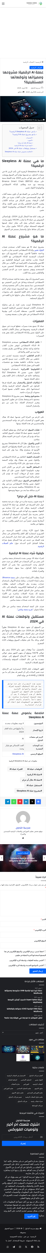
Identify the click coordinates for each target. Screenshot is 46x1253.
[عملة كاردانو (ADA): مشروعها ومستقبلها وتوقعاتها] (23, 1057)
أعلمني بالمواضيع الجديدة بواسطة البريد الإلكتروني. (26, 965)
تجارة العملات (15, 1084)
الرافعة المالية (12, 1080)
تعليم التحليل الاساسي (24, 1088)
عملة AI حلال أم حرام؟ (25, 143)
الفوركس (26, 1084)
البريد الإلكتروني (40, 930)
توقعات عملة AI (34, 769)
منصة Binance (9, 577)
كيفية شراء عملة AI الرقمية (23, 145)
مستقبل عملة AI (34, 785)
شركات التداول (22, 1101)
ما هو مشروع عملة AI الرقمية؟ (24, 134)
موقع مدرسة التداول (32, 1228)
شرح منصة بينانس (25, 609)
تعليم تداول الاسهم (18, 1093)
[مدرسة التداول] (34, 3)
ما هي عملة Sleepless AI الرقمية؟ (22, 131)
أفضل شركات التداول (36, 1076)
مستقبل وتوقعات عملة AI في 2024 (22, 148)
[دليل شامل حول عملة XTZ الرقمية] (23, 1049)
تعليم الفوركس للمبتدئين (35, 1093)
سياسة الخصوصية (16, 1236)
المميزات (29, 138)
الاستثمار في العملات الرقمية (16, 1076)
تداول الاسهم (38, 1088)
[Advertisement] (23, 33)
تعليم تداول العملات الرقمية (34, 1097)
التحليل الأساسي (26, 1080)
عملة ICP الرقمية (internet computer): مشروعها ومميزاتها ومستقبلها (23, 860)
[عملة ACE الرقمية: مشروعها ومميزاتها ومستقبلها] (8, 1049)
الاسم (43, 919)
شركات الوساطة (37, 1106)
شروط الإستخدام (19, 1241)
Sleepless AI (18, 754)
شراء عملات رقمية (37, 1101)
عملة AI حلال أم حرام (31, 780)
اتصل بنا (9, 1241)
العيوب (30, 140)
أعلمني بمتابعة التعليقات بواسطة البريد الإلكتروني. (26, 960)
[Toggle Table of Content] (38, 128)
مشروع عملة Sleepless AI (29, 790)
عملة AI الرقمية (34, 774)
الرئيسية (38, 62)
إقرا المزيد (31, 1216)
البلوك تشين (39, 250)
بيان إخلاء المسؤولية (33, 1241)
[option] (23, 858)
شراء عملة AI (15, 769)
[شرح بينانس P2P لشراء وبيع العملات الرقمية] (37, 1049)
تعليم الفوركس (8, 1088)
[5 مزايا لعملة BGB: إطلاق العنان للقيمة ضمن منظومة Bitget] (37, 1057)
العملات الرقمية (28, 62)
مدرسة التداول (35, 88)
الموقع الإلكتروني (40, 941)
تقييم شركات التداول (15, 1097)
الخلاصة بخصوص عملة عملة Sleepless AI (18, 152)
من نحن (26, 1236)
